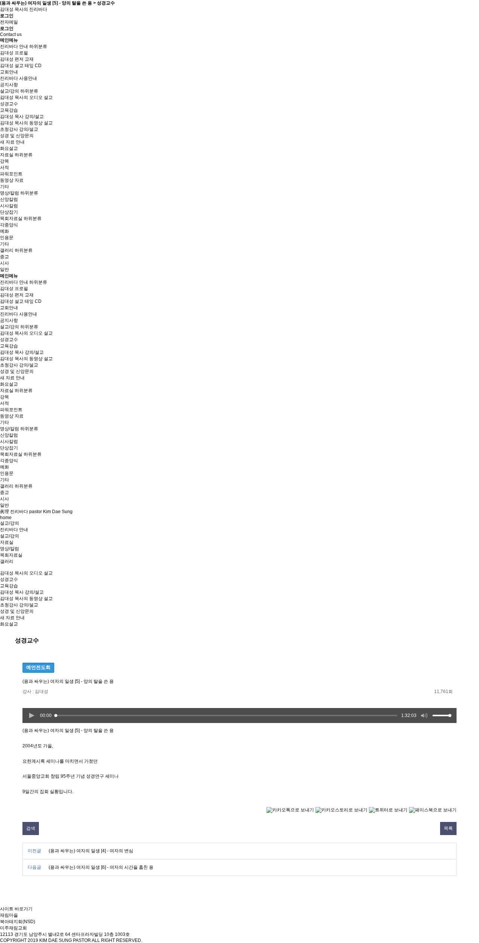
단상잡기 (9, 212)
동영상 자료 (12, 180)
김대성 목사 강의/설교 (22, 116)
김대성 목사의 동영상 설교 (26, 123)
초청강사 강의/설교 (19, 129)
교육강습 (9, 110)
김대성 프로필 (14, 52)
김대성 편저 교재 (17, 59)
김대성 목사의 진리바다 (23, 9)
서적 (4, 167)
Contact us (11, 34)
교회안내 (9, 72)
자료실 (6, 154)
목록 (448, 828)
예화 (4, 231)
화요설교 (9, 148)
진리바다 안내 (14, 46)
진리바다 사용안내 (18, 78)
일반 (4, 269)
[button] (31, 715)
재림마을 (9, 915)
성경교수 (9, 103)
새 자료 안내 (12, 142)
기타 (4, 186)
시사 (4, 263)
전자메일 (9, 22)
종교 (4, 256)
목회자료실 (11, 218)
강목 (4, 161)
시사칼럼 (9, 205)
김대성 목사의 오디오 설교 (26, 97)
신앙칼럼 (9, 199)
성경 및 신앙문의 (17, 135)
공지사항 (9, 84)
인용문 (6, 237)
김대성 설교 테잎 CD (21, 65)
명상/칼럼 (9, 193)
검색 (30, 828)
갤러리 (6, 250)
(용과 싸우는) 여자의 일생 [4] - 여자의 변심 (91, 850)
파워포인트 (11, 174)
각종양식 (9, 225)
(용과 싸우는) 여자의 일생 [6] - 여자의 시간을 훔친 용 (101, 867)
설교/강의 (9, 91)
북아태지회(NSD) (17, 921)
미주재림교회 (13, 928)
